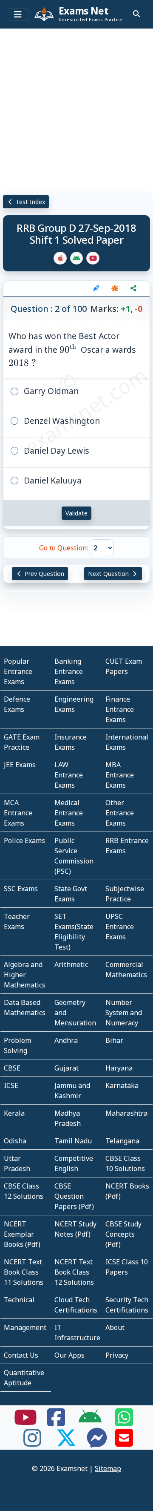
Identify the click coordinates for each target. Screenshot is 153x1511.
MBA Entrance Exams (119, 775)
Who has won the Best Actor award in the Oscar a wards (72, 349)
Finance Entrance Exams (119, 709)
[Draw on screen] (96, 288)
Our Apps (69, 1355)
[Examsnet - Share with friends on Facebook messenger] (97, 1443)
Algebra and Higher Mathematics (24, 975)
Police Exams (24, 840)
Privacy (116, 1355)
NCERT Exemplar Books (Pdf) (22, 1234)
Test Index (29, 202)
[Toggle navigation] (17, 14)
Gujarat (66, 1068)
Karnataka (122, 1085)
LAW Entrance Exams (68, 775)
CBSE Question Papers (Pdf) (74, 1196)
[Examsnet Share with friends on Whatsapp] (124, 1422)
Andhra (66, 1040)
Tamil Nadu (73, 1140)
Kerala (14, 1113)
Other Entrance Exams (119, 813)
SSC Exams (21, 888)
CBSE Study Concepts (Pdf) (123, 1234)
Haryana (119, 1068)
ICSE (11, 1085)
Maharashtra (126, 1113)
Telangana (122, 1140)
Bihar (114, 1040)
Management (25, 1327)
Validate (76, 513)
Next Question (109, 574)
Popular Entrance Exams (18, 671)
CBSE (12, 1068)
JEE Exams (20, 764)
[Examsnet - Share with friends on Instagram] (32, 1443)
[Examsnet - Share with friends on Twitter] (66, 1443)
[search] (136, 14)
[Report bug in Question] (114, 288)
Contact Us (21, 1355)
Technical (19, 1299)
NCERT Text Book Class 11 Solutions (23, 1272)
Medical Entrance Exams (68, 813)
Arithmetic (71, 964)
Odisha (15, 1140)
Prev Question (43, 574)
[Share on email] (124, 1443)
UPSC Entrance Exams (119, 926)
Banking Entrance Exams (68, 671)
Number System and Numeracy (123, 1012)
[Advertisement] (76, 108)
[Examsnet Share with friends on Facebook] (56, 1422)
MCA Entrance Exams (18, 813)
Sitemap (108, 1468)
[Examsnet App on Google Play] (90, 1422)
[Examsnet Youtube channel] (25, 1422)
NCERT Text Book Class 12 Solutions (74, 1272)
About (115, 1327)
